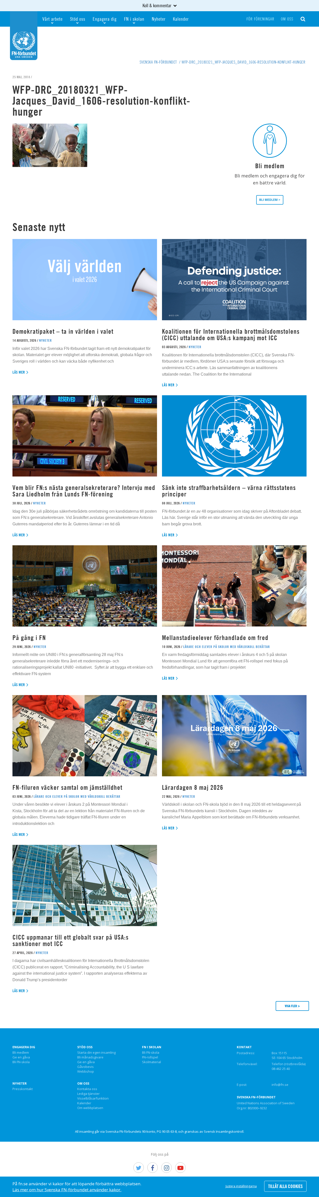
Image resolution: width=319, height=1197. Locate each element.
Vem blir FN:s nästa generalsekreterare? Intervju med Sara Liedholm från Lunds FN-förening (83, 491)
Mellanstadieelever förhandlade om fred (215, 637)
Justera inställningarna (241, 1186)
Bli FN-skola (21, 1062)
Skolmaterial (151, 1062)
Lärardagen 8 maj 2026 (192, 787)
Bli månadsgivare (90, 1057)
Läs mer (18, 372)
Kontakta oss (87, 1089)
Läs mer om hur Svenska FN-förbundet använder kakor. (66, 1190)
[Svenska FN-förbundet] (23, 35)
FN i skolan (134, 19)
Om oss (287, 18)
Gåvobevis (85, 1067)
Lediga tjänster (88, 1094)
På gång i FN (29, 637)
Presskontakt (22, 1089)
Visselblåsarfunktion (93, 1099)
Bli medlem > (269, 200)
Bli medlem (20, 1053)
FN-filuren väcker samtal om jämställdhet (68, 787)
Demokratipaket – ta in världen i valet (62, 331)
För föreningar (260, 18)
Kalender (181, 19)
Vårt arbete (52, 19)
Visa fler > (292, 1006)
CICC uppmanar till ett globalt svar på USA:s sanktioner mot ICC (70, 940)
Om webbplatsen (90, 1108)
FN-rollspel (150, 1057)
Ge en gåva (21, 1057)
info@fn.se (280, 1084)
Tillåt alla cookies (285, 1186)
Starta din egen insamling (96, 1053)
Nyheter (158, 19)
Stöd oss (77, 19)
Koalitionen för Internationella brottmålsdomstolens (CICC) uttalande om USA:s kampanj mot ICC (231, 334)
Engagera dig (105, 19)
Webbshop (85, 1072)
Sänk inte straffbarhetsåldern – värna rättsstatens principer (229, 491)
